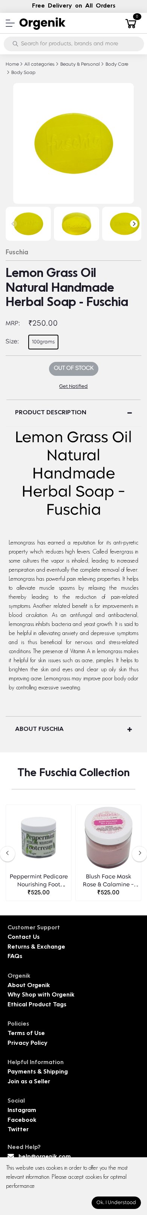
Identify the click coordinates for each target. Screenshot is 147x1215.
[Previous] (13, 224)
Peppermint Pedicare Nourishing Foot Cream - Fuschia (39, 881)
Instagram (22, 1110)
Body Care (116, 64)
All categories (39, 64)
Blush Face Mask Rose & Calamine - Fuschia (108, 881)
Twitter (18, 1130)
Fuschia (17, 253)
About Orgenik (29, 986)
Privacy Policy (27, 1043)
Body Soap (22, 73)
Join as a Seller (29, 1082)
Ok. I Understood (116, 1202)
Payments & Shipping (38, 1072)
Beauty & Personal (79, 64)
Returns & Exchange (36, 947)
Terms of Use (26, 1034)
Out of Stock (73, 368)
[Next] (134, 224)
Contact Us (24, 937)
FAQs (15, 957)
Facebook (22, 1120)
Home (12, 64)
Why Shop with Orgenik (41, 995)
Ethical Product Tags (37, 1005)
